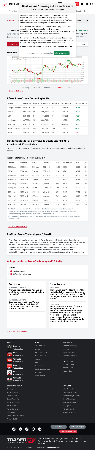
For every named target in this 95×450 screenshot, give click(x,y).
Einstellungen (32, 53)
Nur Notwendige (46, 53)
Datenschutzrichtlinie (64, 47)
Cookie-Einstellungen (28, 43)
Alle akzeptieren (61, 53)
